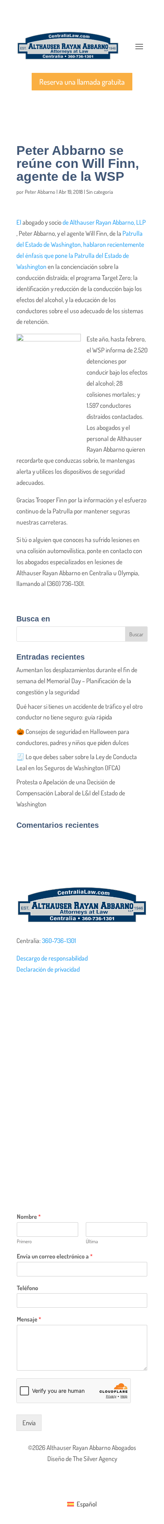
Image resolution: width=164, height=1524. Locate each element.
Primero (24, 1241)
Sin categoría (99, 191)
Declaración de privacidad (48, 969)
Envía (29, 1423)
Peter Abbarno (40, 191)
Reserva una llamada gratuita (82, 82)
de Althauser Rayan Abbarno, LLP (104, 222)
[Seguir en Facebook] (22, 992)
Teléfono (27, 1288)
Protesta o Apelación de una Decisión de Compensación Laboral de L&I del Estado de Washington (70, 793)
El (18, 222)
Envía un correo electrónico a (55, 1256)
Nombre (29, 1216)
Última (92, 1241)
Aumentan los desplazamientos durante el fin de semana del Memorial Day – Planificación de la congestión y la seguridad (76, 681)
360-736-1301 (59, 941)
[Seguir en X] (38, 992)
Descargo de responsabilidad (52, 958)
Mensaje (29, 1319)
